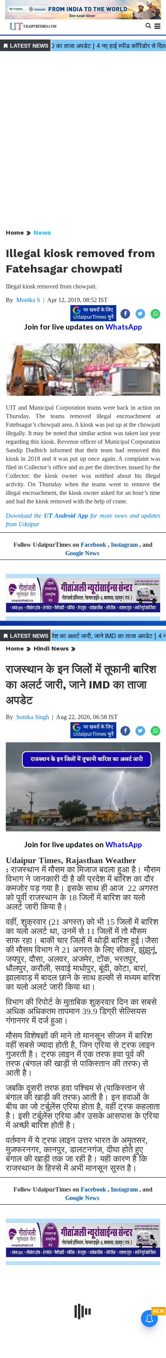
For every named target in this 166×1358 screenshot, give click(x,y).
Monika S (28, 300)
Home (15, 232)
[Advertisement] (83, 140)
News (42, 232)
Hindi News (51, 648)
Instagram (124, 544)
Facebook (93, 544)
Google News (82, 553)
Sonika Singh (32, 717)
